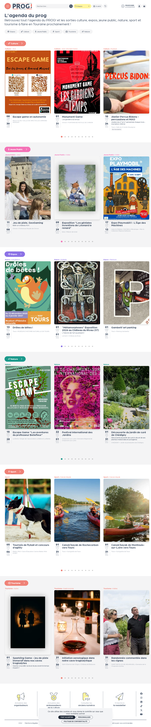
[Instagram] (141, 697)
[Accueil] (22, 6)
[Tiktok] (141, 706)
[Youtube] (141, 714)
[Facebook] (141, 693)
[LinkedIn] (141, 702)
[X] (141, 710)
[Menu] (8, 6)
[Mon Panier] (144, 6)
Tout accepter (67, 717)
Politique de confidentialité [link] (75, 721)
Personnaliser (84, 717)
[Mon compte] (139, 6)
